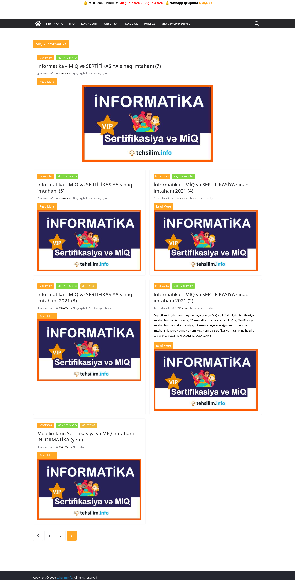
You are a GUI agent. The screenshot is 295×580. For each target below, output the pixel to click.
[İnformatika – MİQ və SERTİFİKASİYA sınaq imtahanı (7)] (147, 123)
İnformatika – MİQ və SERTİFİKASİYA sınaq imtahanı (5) (84, 187)
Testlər (109, 73)
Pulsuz (149, 23)
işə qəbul (81, 73)
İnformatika (45, 57)
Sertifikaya (54, 23)
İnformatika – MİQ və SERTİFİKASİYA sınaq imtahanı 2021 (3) (84, 297)
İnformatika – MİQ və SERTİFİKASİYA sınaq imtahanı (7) (99, 66)
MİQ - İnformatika (67, 57)
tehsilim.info (47, 73)
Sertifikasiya (96, 73)
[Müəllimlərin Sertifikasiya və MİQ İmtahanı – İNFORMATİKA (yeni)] (89, 489)
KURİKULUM (89, 23)
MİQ (72, 23)
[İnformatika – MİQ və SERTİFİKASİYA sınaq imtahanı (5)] (89, 240)
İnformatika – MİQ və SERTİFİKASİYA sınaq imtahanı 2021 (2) (201, 297)
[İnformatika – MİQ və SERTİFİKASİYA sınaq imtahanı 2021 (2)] (206, 380)
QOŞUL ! (205, 3)
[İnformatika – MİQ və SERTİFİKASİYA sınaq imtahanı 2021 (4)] (206, 240)
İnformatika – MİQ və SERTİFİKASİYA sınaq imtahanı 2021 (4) (201, 187)
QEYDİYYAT (111, 23)
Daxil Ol (131, 23)
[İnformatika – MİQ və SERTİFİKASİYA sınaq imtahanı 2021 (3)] (89, 350)
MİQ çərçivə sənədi (176, 23)
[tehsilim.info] (38, 23)
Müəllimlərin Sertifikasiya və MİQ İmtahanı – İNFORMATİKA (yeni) (87, 436)
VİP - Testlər (88, 286)
